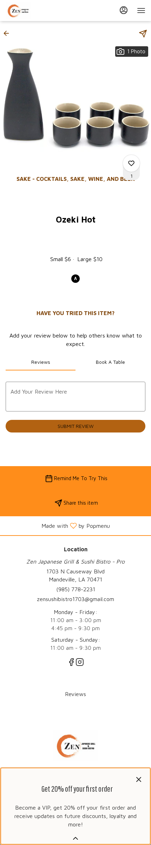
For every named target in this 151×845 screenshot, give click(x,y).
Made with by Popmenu (57, 525)
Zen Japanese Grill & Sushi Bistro (75, 745)
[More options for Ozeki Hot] (131, 163)
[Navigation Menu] (141, 10)
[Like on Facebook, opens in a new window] (71, 663)
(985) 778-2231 (75, 589)
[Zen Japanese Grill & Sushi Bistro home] (37, 10)
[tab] (41, 362)
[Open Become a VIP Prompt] (75, 838)
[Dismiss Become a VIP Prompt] (138, 779)
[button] (8, 33)
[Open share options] (143, 34)
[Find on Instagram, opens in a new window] (80, 663)
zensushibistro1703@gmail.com (75, 599)
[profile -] (123, 10)
